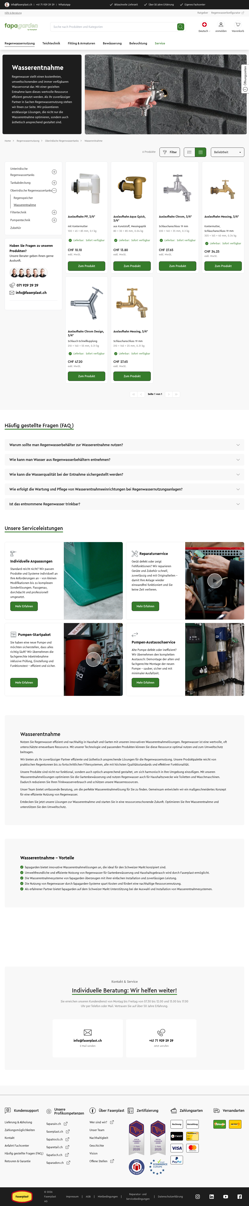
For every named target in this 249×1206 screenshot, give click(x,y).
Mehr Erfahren (24, 606)
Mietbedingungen (108, 1196)
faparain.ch (53, 1123)
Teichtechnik (51, 43)
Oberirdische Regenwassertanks (31, 190)
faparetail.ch (54, 1147)
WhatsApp (64, 4)
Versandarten (233, 1111)
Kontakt (9, 1137)
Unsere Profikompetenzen (69, 1111)
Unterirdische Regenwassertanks (22, 172)
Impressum (72, 1196)
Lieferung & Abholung (18, 1122)
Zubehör (15, 227)
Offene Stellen (98, 1161)
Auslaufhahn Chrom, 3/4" (175, 216)
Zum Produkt (86, 266)
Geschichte (96, 1145)
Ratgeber (202, 12)
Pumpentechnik (20, 220)
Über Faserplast (111, 1111)
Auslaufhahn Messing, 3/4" (221, 216)
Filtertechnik (18, 212)
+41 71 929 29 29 (45, 4)
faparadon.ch (55, 1162)
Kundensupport (26, 1111)
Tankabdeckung (20, 182)
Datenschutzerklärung (170, 1196)
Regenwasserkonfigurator (225, 12)
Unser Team (96, 1130)
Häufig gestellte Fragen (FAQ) (24, 1153)
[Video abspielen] (214, 580)
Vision (93, 1153)
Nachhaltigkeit (98, 1137)
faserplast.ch (54, 1131)
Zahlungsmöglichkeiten (20, 1130)
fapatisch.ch (54, 1155)
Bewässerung (112, 43)
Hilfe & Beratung (13, 13)
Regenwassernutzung (20, 43)
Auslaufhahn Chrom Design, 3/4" (86, 333)
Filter (173, 152)
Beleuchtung (138, 43)
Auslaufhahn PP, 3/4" (81, 216)
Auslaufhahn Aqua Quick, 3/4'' (129, 218)
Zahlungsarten (191, 1111)
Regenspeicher (23, 198)
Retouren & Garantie (18, 1161)
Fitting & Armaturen (81, 43)
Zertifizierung (147, 1111)
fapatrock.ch (54, 1139)
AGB (88, 1196)
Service (160, 43)
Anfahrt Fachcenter (17, 1145)
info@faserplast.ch (21, 4)
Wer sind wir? (98, 1122)
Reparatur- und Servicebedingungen (138, 1196)
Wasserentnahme (25, 205)
